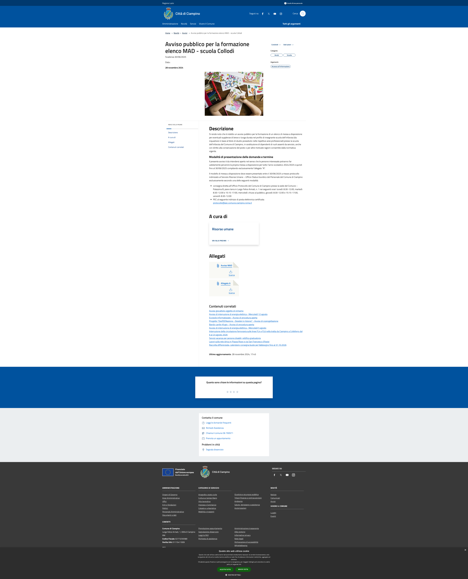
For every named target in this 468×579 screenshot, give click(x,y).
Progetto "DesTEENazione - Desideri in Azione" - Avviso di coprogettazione (243, 321)
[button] (234, 575)
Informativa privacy (242, 535)
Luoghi (273, 512)
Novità (176, 33)
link (240, 564)
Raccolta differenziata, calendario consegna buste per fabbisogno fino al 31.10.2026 (247, 345)
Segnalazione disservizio (208, 531)
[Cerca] (303, 13)
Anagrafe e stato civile (207, 494)
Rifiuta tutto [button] (243, 569)
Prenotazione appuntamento (210, 528)
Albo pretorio (239, 531)
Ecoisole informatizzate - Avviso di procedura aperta (233, 317)
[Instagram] (280, 13)
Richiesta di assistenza (207, 538)
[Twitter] (267, 13)
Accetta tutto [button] (225, 569)
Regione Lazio (168, 3)
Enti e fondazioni (169, 504)
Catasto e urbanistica (207, 508)
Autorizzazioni (240, 508)
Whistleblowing (240, 545)
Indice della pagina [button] (175, 124)
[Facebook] (261, 13)
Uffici (164, 501)
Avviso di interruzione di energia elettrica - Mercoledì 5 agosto (237, 328)
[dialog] (234, 563)
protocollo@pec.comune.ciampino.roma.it (232, 203)
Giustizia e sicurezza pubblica (246, 494)
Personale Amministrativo (173, 511)
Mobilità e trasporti (206, 511)
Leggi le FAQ (203, 535)
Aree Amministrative (171, 498)
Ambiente (238, 501)
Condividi (274, 44)
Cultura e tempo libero (207, 498)
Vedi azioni (287, 44)
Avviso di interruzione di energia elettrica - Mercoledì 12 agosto (238, 314)
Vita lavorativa (204, 501)
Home (167, 33)
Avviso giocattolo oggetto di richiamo (226, 310)
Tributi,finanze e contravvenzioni (248, 497)
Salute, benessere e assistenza (247, 504)
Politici (165, 508)
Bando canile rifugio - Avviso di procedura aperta (231, 324)
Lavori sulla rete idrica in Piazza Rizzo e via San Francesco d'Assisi (239, 341)
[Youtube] (273, 13)
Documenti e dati (169, 515)
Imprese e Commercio (207, 504)
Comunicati (275, 498)
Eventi (273, 516)
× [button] (465, 550)
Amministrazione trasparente (246, 528)
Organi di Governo (169, 494)
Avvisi (184, 33)
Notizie (273, 494)
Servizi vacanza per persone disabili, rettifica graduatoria (235, 338)
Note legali (238, 538)
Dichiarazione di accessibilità (246, 542)
